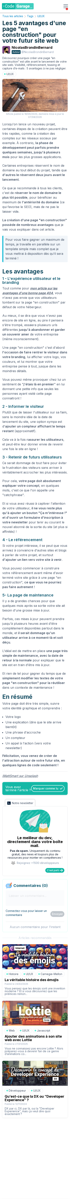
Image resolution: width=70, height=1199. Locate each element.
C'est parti (53, 870)
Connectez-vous (16, 910)
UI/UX (41, 16)
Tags (30, 16)
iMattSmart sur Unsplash (20, 776)
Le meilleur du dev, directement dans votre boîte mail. (35, 842)
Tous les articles (12, 16)
